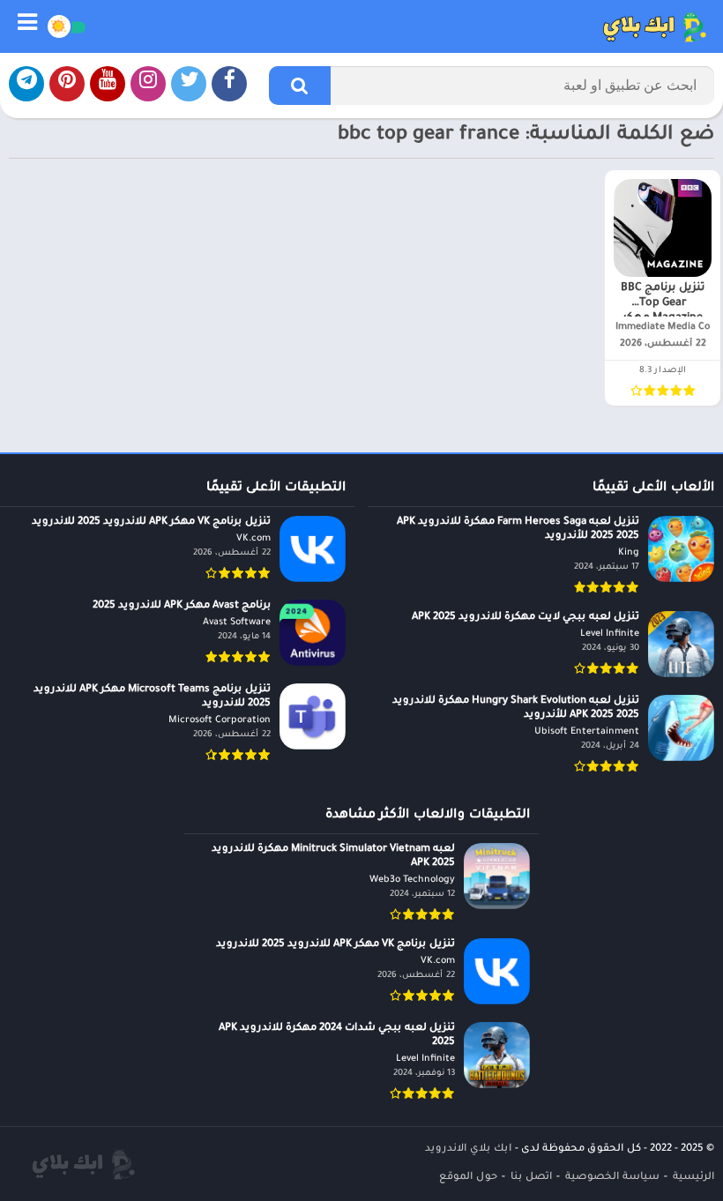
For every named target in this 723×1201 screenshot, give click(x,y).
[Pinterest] (67, 83)
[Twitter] (188, 83)
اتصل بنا (531, 1177)
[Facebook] (229, 83)
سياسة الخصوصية (612, 1177)
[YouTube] (107, 83)
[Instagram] (148, 83)
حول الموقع (468, 1177)
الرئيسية (693, 1177)
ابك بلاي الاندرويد (468, 1149)
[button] (300, 85)
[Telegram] (26, 83)
